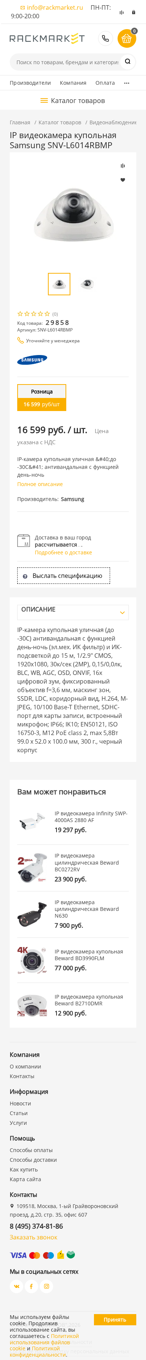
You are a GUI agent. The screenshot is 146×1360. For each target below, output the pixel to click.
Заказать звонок (33, 1237)
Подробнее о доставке (63, 552)
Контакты (22, 1076)
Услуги (18, 1122)
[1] (20, 314)
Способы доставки (33, 1159)
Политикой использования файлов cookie (44, 1342)
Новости (20, 1103)
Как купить (24, 1169)
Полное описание (40, 484)
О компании (25, 1066)
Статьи (19, 1113)
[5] (47, 314)
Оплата (105, 82)
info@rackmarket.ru (55, 7)
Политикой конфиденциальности (38, 1351)
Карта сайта (25, 1179)
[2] (27, 314)
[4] (40, 314)
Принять (115, 1319)
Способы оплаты (31, 1150)
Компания (73, 82)
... (127, 81)
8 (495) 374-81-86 (105, 38)
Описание (38, 609)
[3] (34, 314)
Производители (30, 82)
